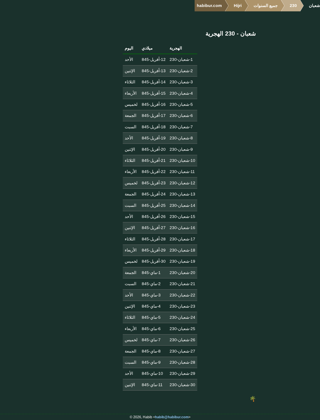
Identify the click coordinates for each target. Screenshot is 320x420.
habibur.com (209, 5)
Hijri (238, 5)
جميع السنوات (266, 5)
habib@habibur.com (172, 417)
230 (293, 5)
